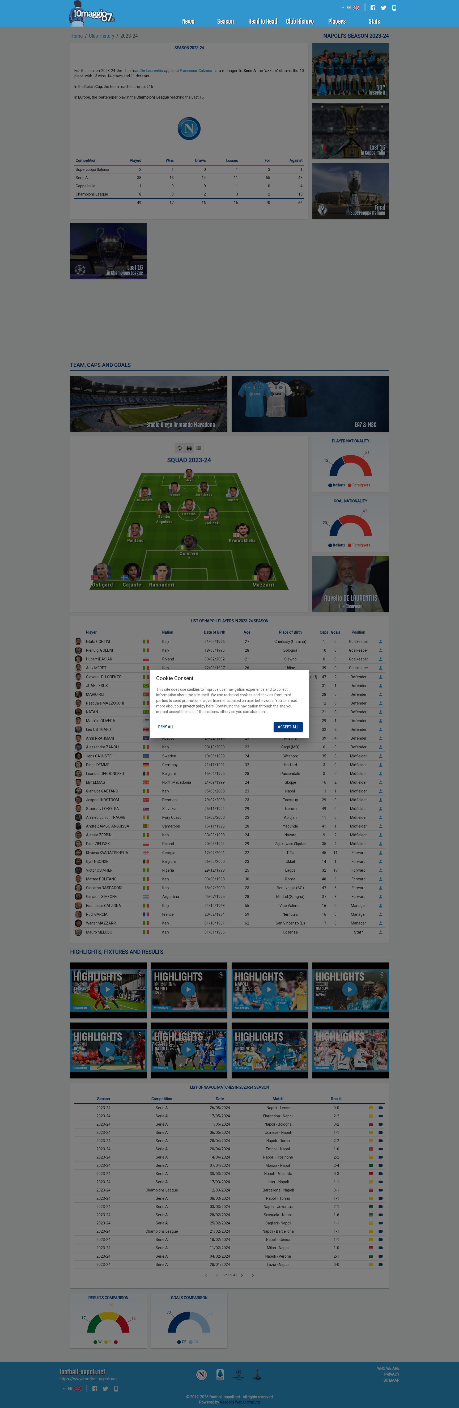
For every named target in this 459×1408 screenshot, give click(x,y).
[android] (394, 7)
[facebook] (373, 7)
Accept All (288, 727)
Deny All (166, 727)
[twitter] (383, 7)
